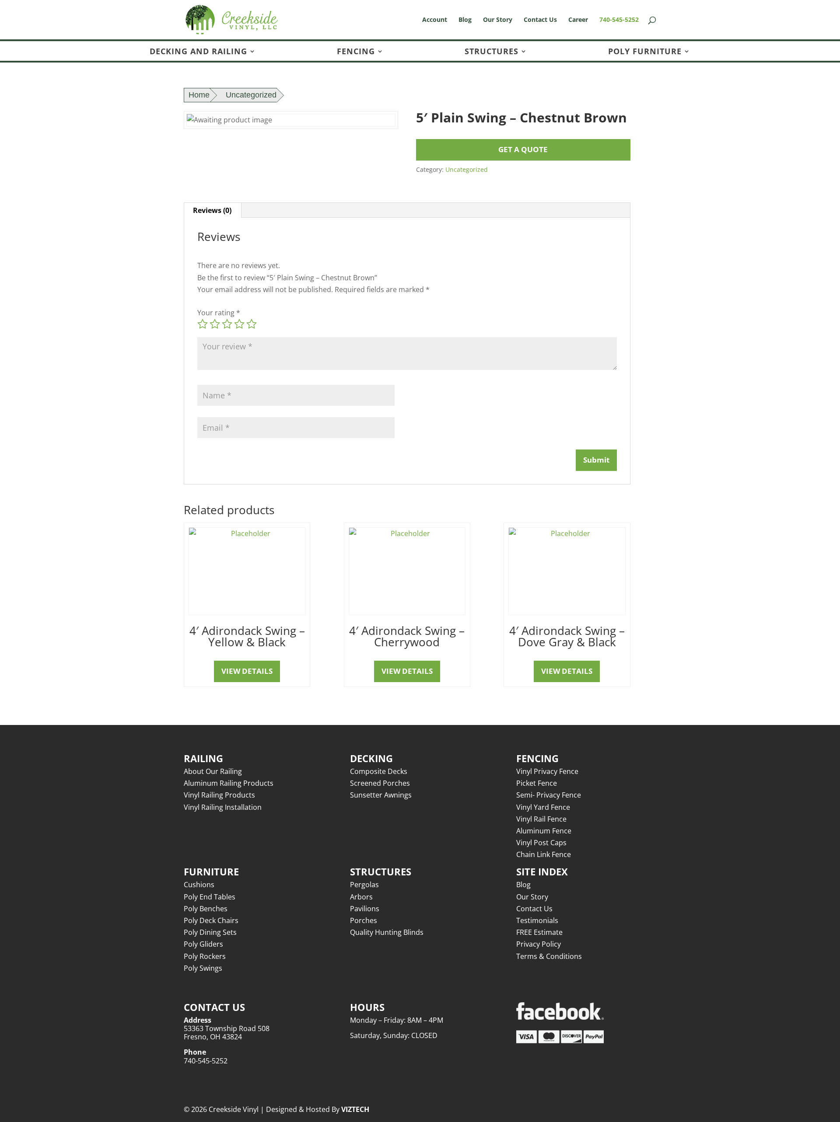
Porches (363, 920)
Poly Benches (206, 908)
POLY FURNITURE (645, 51)
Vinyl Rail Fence (541, 819)
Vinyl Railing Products (219, 795)
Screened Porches (380, 783)
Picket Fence (536, 783)
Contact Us (540, 20)
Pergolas (364, 884)
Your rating (218, 312)
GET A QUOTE (523, 149)
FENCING (356, 51)
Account (434, 20)
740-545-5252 (619, 20)
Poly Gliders (203, 944)
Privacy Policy (538, 944)
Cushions (199, 884)
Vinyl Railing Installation (223, 807)
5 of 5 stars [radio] (251, 324)
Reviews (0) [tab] (212, 210)
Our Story (497, 20)
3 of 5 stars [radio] (227, 324)
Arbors (361, 897)
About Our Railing (213, 771)
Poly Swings (203, 968)
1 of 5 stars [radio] (202, 324)
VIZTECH (355, 1109)
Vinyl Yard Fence (543, 807)
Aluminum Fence (543, 831)
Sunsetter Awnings (381, 795)
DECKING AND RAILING (198, 51)
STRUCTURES (491, 51)
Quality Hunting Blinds (387, 932)
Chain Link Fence (543, 854)
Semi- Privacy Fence (548, 795)
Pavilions (364, 908)
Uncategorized (251, 95)
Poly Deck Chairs (211, 920)
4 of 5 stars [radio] (239, 324)
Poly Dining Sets (210, 932)
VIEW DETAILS (247, 671)
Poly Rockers (205, 956)
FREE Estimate (539, 932)
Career (578, 20)
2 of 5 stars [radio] (215, 324)
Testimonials (537, 920)
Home (199, 95)
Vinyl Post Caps (541, 842)
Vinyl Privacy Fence (547, 771)
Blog (465, 20)
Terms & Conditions (549, 956)
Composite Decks (378, 771)
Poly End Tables (209, 897)
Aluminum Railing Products (228, 783)
